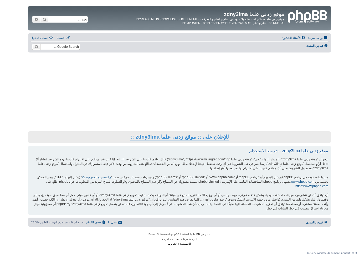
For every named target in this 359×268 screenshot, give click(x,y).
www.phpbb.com (302, 181)
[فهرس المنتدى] (307, 15)
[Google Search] (36, 47)
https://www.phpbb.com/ (311, 186)
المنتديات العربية (171, 239)
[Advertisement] (179, 92)
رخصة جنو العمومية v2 (96, 177)
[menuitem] (294, 38)
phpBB (196, 234)
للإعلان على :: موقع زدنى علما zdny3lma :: (179, 137)
